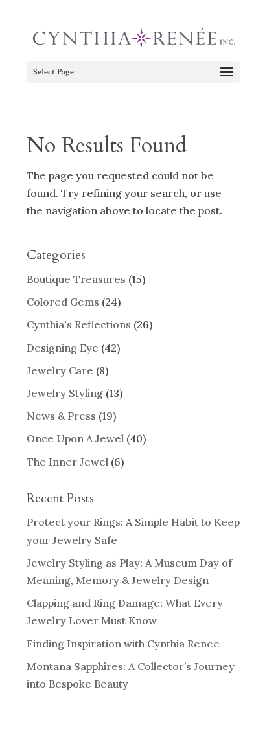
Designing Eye (63, 347)
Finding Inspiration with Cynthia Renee (123, 643)
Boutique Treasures (76, 279)
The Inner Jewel (67, 461)
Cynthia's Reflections (79, 324)
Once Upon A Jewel (75, 438)
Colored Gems (63, 301)
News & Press (61, 415)
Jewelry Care (60, 370)
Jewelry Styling (65, 393)
